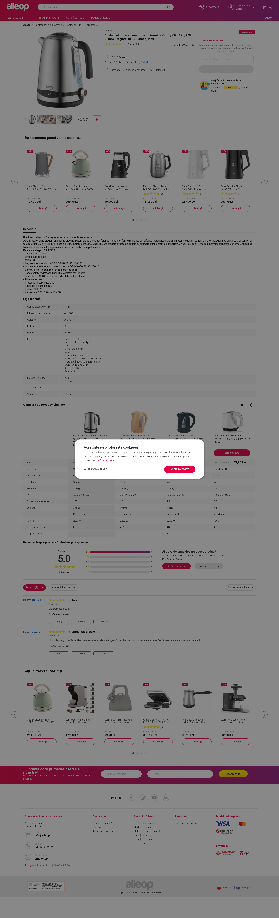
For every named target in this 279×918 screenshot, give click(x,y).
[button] (95, 469)
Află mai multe (106, 460)
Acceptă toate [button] (179, 469)
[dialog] (139, 459)
